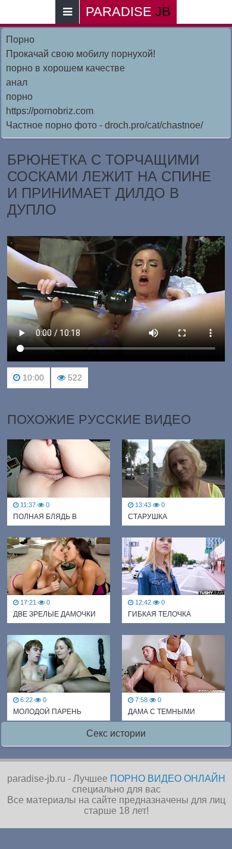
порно (19, 97)
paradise (128, 11)
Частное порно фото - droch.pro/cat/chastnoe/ (104, 125)
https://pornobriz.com (49, 111)
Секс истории (116, 733)
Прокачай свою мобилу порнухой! (80, 54)
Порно (20, 39)
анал (16, 82)
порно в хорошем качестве (65, 68)
